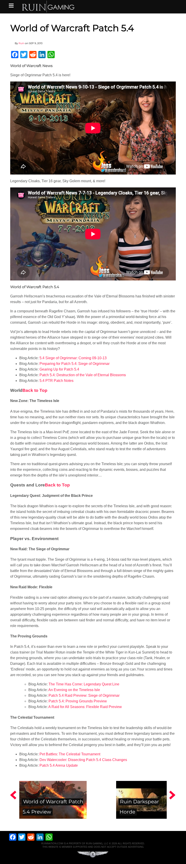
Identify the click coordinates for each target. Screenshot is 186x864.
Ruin (21, 43)
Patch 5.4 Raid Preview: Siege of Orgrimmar (84, 695)
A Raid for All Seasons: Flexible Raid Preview (85, 707)
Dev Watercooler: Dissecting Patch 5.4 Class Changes (83, 760)
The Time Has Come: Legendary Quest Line (84, 684)
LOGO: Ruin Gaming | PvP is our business (48, 6)
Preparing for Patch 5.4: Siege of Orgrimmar (74, 364)
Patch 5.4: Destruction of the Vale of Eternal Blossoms (82, 375)
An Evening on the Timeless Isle (74, 690)
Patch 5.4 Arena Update (58, 765)
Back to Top (34, 390)
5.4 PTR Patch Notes (56, 381)
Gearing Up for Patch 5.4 (59, 369)
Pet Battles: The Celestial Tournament (69, 754)
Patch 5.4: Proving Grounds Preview (78, 701)
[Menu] (11, 5)
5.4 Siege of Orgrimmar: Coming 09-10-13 (73, 358)
